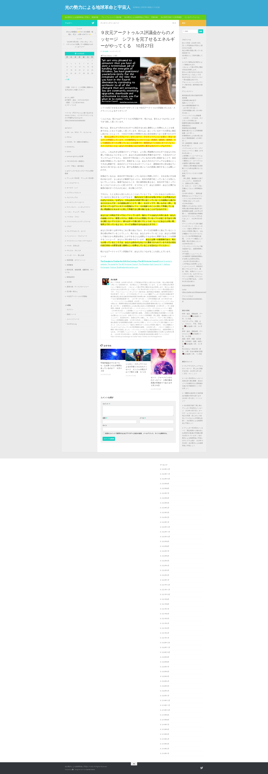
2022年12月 (166, 527)
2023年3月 (165, 512)
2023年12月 (166, 469)
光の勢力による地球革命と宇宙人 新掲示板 (81, 17)
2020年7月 (165, 667)
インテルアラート (73, 183)
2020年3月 (165, 686)
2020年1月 (165, 696)
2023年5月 (165, 503)
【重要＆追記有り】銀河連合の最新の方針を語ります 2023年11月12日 (192, 395)
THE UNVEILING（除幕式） (76, 161)
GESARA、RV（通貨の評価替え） (78, 142)
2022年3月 (165, 570)
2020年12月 (166, 643)
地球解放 (70, 265)
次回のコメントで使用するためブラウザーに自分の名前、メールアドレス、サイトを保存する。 (136, 433)
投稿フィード (71, 314)
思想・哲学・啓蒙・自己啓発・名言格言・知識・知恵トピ (192, 341)
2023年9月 (165, 484)
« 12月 (67, 79)
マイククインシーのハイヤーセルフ (79, 241)
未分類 (69, 282)
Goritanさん (71, 147)
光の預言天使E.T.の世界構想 (171, 17)
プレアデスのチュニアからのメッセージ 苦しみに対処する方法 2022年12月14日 (192, 368)
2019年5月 (165, 734)
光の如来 (105, 51)
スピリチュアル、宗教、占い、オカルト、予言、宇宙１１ (192, 323)
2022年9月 (165, 541)
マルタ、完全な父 (73, 246)
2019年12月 (166, 700)
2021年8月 (165, 604)
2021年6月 (165, 614)
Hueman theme (90, 769)
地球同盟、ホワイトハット (76, 260)
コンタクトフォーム (192, 17)
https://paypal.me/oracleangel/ (75, 120)
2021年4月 (165, 623)
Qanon (69, 152)
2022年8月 (165, 546)
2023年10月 (166, 479)
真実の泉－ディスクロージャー (78, 287)
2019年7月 (165, 725)
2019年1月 (165, 753)
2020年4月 (165, 681)
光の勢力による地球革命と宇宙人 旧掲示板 (141, 17)
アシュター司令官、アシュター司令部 (80, 178)
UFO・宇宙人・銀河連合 (75, 166)
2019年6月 (165, 729)
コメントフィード (73, 319)
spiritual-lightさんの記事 (75, 156)
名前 (105, 418)
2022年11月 (166, 532)
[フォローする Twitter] (93, 23)
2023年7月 (165, 493)
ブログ (69, 226)
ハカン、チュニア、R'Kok (76, 212)
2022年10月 (166, 537)
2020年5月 (165, 676)
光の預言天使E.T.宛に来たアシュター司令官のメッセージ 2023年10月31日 (192, 408)
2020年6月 (165, 671)
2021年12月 (166, 585)
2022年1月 (165, 580)
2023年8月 (165, 488)
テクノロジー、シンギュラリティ (78, 207)
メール (143, 418)
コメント (106, 404)
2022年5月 (165, 561)
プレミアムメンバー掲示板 (111, 17)
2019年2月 (165, 749)
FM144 (69, 137)
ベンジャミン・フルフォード (77, 236)
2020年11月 (166, 647)
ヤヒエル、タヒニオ (74, 250)
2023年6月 (165, 498)
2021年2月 (165, 633)
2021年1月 (165, 638)
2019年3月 (165, 744)
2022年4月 (165, 565)
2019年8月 (165, 720)
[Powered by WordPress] (72, 769)
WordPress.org (72, 324)
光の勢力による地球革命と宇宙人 (98, 7)
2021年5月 (165, 618)
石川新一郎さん (72, 291)
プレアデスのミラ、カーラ (76, 231)
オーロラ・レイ (72, 188)
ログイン (70, 309)
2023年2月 (165, 517)
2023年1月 (165, 522)
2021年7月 (165, 609)
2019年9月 (165, 715)
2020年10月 (166, 652)
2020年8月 (165, 662)
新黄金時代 (71, 277)
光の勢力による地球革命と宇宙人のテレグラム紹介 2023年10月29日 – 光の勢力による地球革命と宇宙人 (192, 441)
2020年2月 (165, 691)
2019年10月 (166, 710)
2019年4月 (165, 739)
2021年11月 (166, 590)
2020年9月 (165, 657)
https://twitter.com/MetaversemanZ (194, 292)
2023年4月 (165, 508)
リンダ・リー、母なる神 (75, 255)
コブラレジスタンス (74, 193)
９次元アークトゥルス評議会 (77, 296)
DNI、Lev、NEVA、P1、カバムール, (79, 132)
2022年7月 (165, 551)
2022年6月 (165, 556)
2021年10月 (166, 594)
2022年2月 (165, 575)
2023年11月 (166, 474)
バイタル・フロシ (73, 217)
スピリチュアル (72, 197)
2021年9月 (165, 599)
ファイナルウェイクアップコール (78, 221)
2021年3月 (165, 628)
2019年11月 (166, 705)
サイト (105, 425)
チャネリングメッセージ (109, 23)
